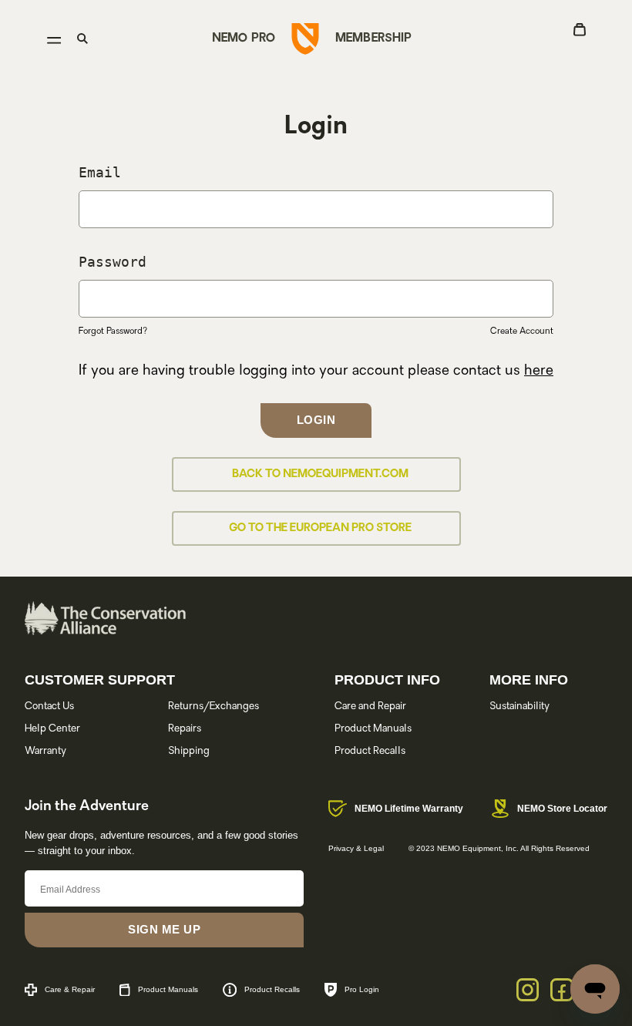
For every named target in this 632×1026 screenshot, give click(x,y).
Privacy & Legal (356, 848)
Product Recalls (369, 751)
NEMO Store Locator (562, 808)
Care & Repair (70, 989)
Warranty (45, 751)
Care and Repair (370, 706)
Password (112, 262)
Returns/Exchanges (213, 706)
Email (100, 172)
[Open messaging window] (595, 989)
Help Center (52, 729)
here (538, 371)
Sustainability (519, 706)
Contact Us (49, 706)
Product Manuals (373, 729)
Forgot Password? (113, 332)
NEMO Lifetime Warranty (409, 808)
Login (316, 419)
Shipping (189, 751)
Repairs (184, 729)
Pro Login (362, 989)
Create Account (521, 332)
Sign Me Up (164, 929)
